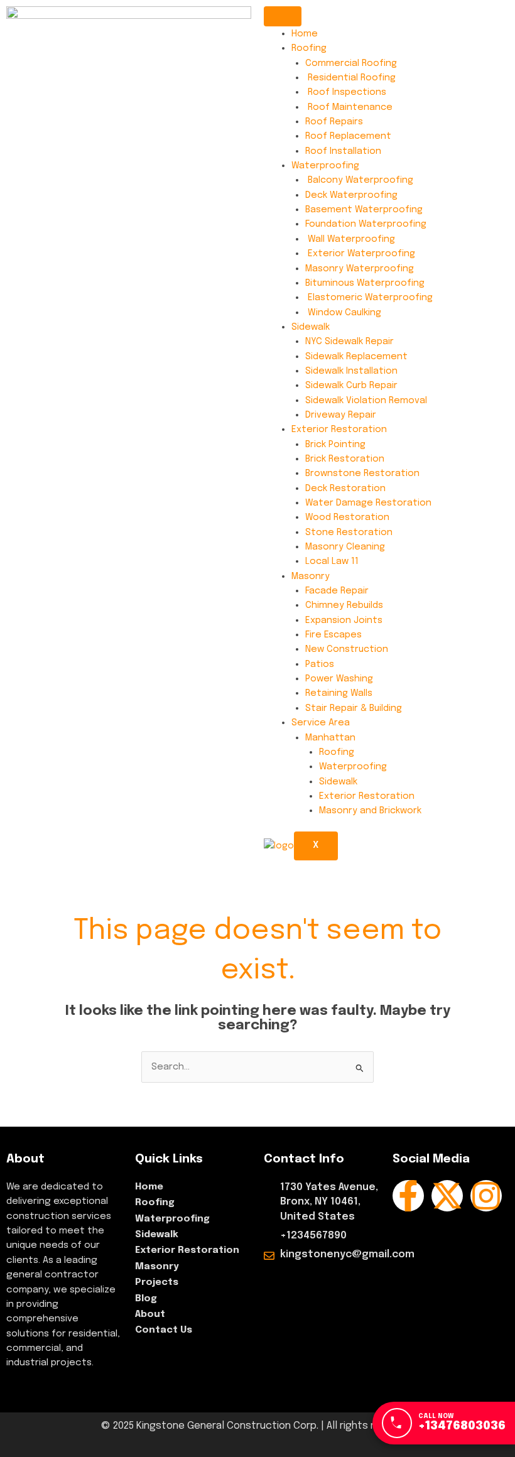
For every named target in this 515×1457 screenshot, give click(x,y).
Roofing (309, 48)
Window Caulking (343, 312)
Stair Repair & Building (353, 708)
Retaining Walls (338, 693)
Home (304, 33)
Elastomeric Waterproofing (369, 297)
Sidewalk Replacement (356, 356)
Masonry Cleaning (345, 546)
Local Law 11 (332, 561)
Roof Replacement (348, 136)
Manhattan (330, 737)
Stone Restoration (349, 532)
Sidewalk (310, 327)
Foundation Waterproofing (365, 224)
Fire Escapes (333, 634)
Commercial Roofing (351, 63)
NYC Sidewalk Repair (349, 341)
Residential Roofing (350, 77)
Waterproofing (325, 165)
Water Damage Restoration (368, 502)
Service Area (320, 722)
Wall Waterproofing (350, 239)
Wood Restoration (347, 517)
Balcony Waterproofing (359, 180)
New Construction (346, 649)
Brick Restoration (344, 458)
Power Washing (339, 678)
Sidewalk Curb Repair (351, 385)
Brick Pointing (335, 444)
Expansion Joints (343, 620)
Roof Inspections (345, 92)
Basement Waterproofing (364, 209)
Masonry (310, 576)
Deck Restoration (345, 488)
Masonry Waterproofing (359, 268)
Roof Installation (343, 151)
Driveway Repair (340, 415)
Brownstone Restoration (362, 473)
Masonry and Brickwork (370, 810)
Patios (319, 664)
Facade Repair (337, 590)
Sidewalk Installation (351, 371)
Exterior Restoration (339, 429)
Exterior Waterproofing (360, 253)
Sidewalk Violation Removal (366, 400)
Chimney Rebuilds (344, 605)
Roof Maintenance (349, 107)
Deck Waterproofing (351, 195)
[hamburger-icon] (282, 16)
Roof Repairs (334, 121)
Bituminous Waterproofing (365, 283)
